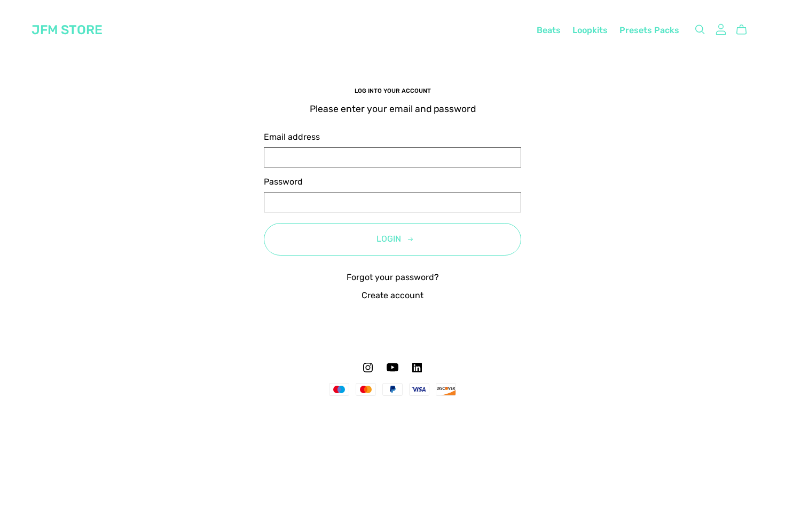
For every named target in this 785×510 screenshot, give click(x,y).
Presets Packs (649, 31)
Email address (292, 137)
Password (283, 182)
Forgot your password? (393, 278)
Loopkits (590, 31)
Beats (549, 31)
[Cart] (745, 30)
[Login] (721, 29)
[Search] (700, 30)
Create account (392, 296)
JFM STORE (67, 31)
